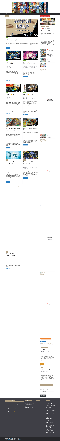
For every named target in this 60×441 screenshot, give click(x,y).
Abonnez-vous (43, 395)
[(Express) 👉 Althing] (30, 88)
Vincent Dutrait (9, 100)
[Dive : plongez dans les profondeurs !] (13, 155)
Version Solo (46, 347)
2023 (7, 67)
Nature (53, 425)
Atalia (47, 407)
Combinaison (25, 167)
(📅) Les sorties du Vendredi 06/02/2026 (50, 55)
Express (7, 37)
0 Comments (20, 40)
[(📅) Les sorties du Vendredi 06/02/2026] (43, 55)
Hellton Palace (35, 66)
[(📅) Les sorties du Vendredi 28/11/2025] (43, 305)
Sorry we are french (8, 259)
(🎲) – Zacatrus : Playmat (47, 369)
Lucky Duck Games (49, 424)
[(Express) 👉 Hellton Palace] (30, 55)
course (9, 67)
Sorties (50, 432)
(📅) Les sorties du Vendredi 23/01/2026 (50, 64)
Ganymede (12, 258)
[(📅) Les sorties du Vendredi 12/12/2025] (43, 238)
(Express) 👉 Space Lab (28, 419)
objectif (15, 258)
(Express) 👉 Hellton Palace (30, 62)
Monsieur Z (16, 68)
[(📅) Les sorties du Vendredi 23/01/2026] (43, 65)
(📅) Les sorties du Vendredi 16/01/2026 (50, 100)
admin (11, 164)
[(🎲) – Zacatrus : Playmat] (47, 365)
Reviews (42, 347)
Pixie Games (50, 426)
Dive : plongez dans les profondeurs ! (11, 162)
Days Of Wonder (14, 99)
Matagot (51, 425)
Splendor (37, 167)
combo (7, 258)
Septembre (51, 430)
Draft (28, 66)
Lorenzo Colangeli (33, 67)
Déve (30, 167)
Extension (53, 416)
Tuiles (50, 434)
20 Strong (43, 349)
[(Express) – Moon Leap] (22, 28)
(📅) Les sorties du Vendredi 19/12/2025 (50, 171)
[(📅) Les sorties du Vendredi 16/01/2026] (43, 101)
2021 (24, 98)
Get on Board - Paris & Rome (9, 68)
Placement (48, 427)
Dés (46, 414)
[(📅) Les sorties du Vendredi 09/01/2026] (43, 136)
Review (49, 430)
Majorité (47, 425)
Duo (30, 66)
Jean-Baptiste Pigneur (27, 67)
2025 (50, 405)
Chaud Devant (43, 26)
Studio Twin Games (25, 99)
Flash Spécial (47, 26)
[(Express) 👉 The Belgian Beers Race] (30, 122)
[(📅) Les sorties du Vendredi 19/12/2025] (43, 172)
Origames (47, 426)
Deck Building (34, 98)
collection (48, 410)
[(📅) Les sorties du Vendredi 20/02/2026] (47, 21)
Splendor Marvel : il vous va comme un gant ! (30, 162)
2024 (47, 405)
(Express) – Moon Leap (11, 39)
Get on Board (14, 67)
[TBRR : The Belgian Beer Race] (13, 122)
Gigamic (53, 418)
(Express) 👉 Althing (28, 94)
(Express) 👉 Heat (10, 94)
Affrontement (53, 405)
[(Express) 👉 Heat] (13, 88)
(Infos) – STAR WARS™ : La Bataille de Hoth (16, 416)
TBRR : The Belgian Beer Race (13, 128)
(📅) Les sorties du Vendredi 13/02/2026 (50, 50)
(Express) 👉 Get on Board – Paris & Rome (13, 62)
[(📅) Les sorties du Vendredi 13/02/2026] (43, 51)
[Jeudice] (30, 2)
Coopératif (52, 412)
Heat (19, 99)
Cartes (15, 98)
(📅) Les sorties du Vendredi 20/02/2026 (46, 29)
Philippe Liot (12, 40)
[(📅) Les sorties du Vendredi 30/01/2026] (43, 60)
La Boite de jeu (51, 422)
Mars (49, 425)
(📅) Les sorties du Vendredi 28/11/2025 (50, 304)
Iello (13, 68)
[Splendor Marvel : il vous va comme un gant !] (30, 155)
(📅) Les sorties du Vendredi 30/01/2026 (50, 60)
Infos (48, 420)
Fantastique (48, 418)
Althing (26, 98)
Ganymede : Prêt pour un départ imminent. (12, 254)
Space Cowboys (33, 167)
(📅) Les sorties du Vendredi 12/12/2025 (50, 238)
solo (6, 100)
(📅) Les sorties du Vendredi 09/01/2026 (50, 136)
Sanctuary (26, 409)
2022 (24, 66)
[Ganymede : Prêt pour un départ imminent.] (13, 218)
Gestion (51, 418)
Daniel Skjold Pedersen (8, 99)
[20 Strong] (47, 344)
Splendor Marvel (26, 168)
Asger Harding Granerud (11, 98)
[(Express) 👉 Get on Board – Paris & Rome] (13, 55)
